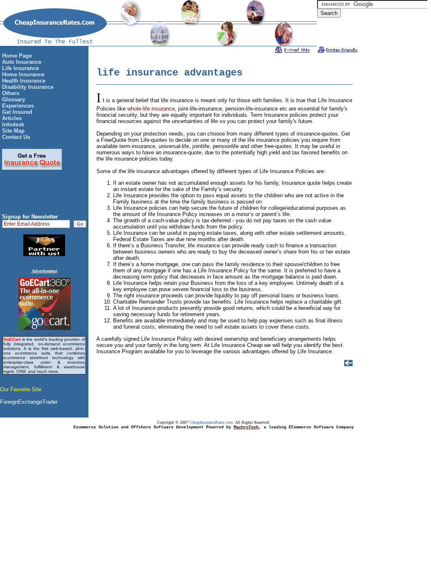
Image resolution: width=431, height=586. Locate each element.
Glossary (13, 99)
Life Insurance (20, 68)
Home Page (17, 56)
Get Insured (17, 112)
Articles (12, 118)
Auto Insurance (21, 62)
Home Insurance (23, 74)
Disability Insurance (27, 87)
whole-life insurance (151, 109)
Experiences (18, 106)
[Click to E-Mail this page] (293, 51)
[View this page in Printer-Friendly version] (338, 51)
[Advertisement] (44, 195)
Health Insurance (23, 81)
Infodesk (13, 124)
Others (10, 93)
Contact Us (16, 137)
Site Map (13, 131)
